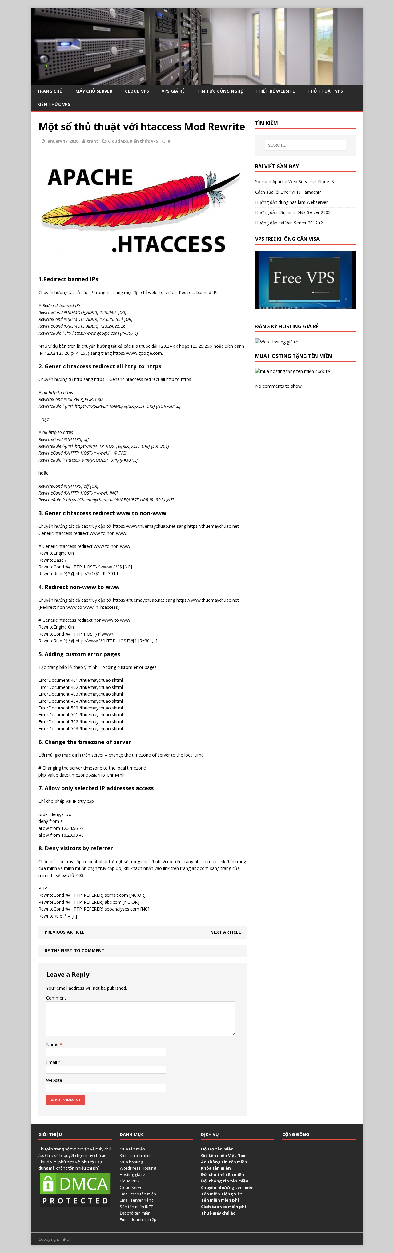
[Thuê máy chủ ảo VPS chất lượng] (197, 81)
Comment (56, 998)
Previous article (65, 932)
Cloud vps (137, 91)
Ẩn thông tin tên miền (224, 1162)
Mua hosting (131, 1162)
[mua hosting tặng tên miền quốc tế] (292, 371)
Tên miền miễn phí (220, 1200)
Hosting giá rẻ (132, 1174)
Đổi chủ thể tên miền (222, 1174)
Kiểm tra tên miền (136, 1155)
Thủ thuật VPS (325, 91)
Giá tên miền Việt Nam (224, 1155)
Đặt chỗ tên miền (135, 1213)
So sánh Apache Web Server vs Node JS (294, 181)
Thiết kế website (275, 91)
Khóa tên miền (216, 1168)
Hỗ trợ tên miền (217, 1149)
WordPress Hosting (138, 1168)
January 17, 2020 (62, 141)
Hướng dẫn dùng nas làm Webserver (291, 202)
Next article (225, 932)
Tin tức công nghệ (220, 91)
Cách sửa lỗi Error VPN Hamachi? (288, 192)
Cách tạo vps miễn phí (223, 1206)
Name (53, 1044)
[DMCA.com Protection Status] (75, 1204)
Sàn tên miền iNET (136, 1206)
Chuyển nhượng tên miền (227, 1187)
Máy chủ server (93, 91)
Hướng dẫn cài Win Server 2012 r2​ (289, 223)
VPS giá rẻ (173, 91)
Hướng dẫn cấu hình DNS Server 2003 (293, 212)
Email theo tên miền (138, 1194)
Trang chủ (50, 91)
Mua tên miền (132, 1149)
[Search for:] (305, 145)
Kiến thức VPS (53, 104)
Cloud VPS (129, 1181)
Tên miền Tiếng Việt (221, 1194)
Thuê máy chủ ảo (218, 1213)
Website (54, 1080)
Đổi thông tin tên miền (224, 1181)
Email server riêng (136, 1200)
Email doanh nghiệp (138, 1219)
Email (52, 1062)
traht (92, 141)
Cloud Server (132, 1187)
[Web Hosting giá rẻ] (276, 342)
